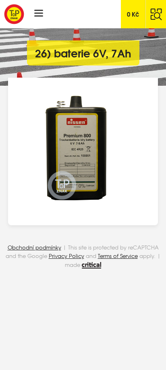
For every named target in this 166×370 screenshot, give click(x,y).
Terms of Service (118, 256)
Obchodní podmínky (34, 247)
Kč (133, 14)
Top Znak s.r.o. (14, 14)
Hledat (156, 14)
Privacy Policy (66, 256)
